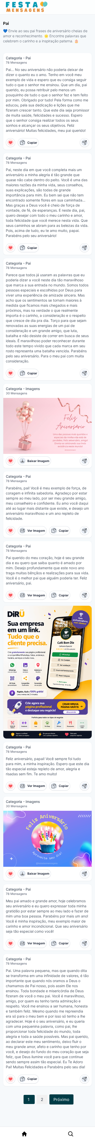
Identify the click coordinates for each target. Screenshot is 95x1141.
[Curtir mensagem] (10, 142)
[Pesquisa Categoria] (71, 1134)
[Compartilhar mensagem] (84, 142)
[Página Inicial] (24, 1134)
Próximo (61, 1099)
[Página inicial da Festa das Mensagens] (27, 7)
